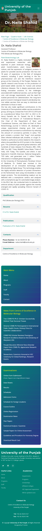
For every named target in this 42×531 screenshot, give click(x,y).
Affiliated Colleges (28, 486)
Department (8, 248)
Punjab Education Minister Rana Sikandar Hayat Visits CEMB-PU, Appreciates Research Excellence (20, 347)
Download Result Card (12, 440)
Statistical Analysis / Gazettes (14, 426)
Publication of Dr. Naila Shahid (14, 226)
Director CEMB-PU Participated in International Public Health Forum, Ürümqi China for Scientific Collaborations (21, 328)
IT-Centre (25, 525)
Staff (5, 290)
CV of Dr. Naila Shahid (11, 212)
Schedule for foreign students (15, 402)
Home (6, 275)
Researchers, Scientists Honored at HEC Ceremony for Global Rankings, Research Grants (19, 356)
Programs (7, 285)
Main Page (5, 37)
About (6, 280)
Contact (6, 299)
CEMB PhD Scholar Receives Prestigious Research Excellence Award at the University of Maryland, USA (21, 337)
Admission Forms (10, 397)
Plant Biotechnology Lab (10, 58)
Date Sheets (8, 383)
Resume (6, 207)
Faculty (6, 294)
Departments (26, 476)
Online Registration (11, 411)
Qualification (8, 195)
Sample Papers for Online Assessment (18, 431)
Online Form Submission (17, 376)
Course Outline (9, 407)
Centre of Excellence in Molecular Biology (18, 39)
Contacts (7, 235)
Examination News (10, 416)
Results (6, 387)
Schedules (7, 392)
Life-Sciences (28, 37)
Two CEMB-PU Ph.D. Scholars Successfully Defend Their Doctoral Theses (19, 320)
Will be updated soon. (29, 492)
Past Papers (8, 421)
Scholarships (26, 482)
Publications (8, 221)
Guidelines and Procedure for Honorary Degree (21, 435)
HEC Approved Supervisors (30, 489)
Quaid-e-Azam (16, 37)
